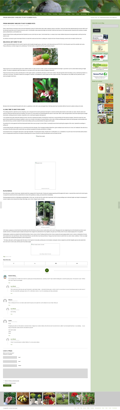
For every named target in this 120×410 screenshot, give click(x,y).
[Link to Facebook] (116, 6)
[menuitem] (33, 14)
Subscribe (96, 30)
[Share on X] (34, 263)
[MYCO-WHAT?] (1, 205)
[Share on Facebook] (13, 263)
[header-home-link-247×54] (60, 6)
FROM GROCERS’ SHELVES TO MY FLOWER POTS (19, 17)
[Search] (88, 14)
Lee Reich (27, 25)
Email (19, 361)
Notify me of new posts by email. (10, 383)
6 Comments (12, 25)
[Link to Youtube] (114, 6)
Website (19, 365)
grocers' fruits (8, 256)
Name (19, 357)
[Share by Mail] (77, 263)
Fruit (17, 25)
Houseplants (21, 25)
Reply (9, 282)
